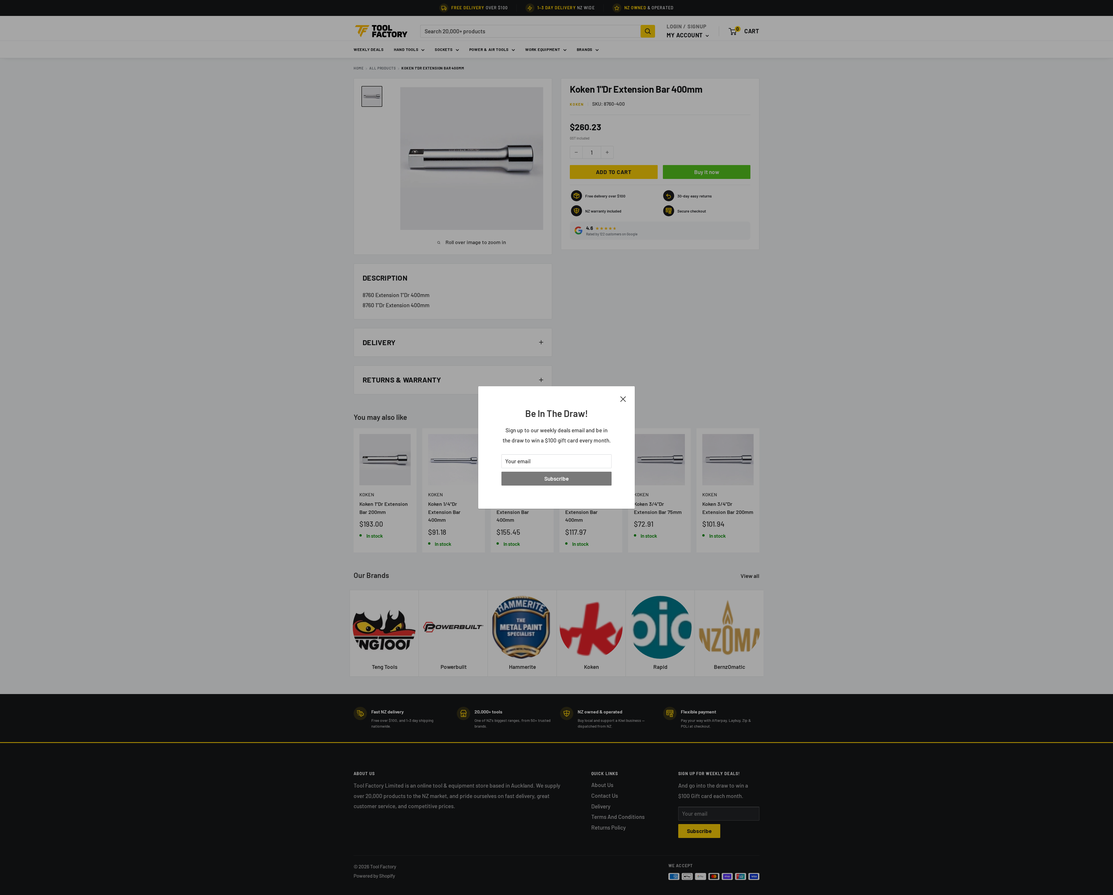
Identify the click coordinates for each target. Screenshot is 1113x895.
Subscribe (556, 478)
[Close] (623, 398)
